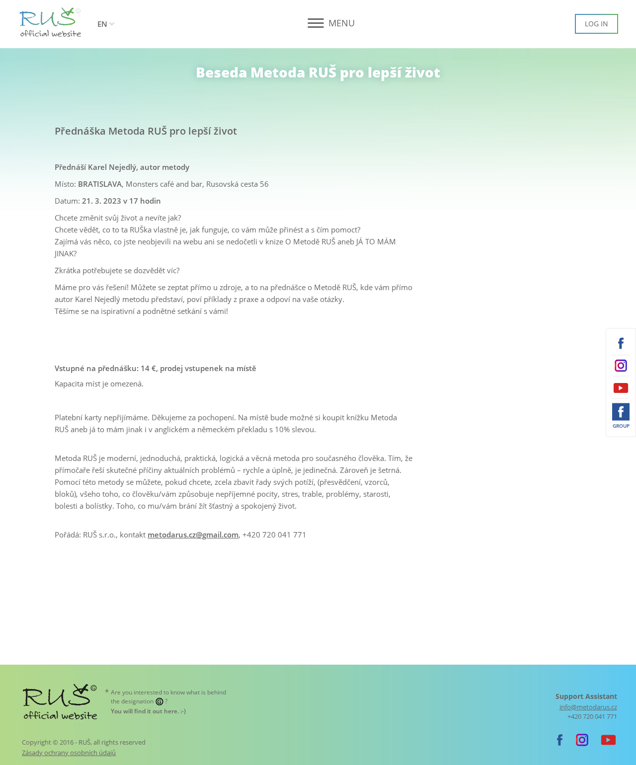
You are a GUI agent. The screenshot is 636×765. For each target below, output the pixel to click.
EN (102, 24)
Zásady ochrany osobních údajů (69, 752)
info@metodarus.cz (588, 707)
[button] (318, 23)
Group (621, 425)
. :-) (148, 711)
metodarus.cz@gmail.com (193, 534)
